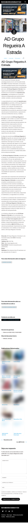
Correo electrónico (7, 482)
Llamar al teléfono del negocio (11, 319)
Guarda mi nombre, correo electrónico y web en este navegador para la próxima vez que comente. (14, 493)
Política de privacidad (18, 514)
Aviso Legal (9, 514)
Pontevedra (17, 58)
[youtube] (9, 511)
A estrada (11, 58)
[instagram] (12, 511)
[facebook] (6, 511)
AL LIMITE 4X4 (20, 442)
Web (3, 487)
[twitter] (2, 511)
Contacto (3, 514)
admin (5, 58)
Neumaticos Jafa (8, 440)
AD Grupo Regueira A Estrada (14, 45)
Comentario (5, 460)
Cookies (3, 516)
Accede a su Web (7, 262)
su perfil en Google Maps (9, 307)
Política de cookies (10, 516)
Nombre (4, 477)
